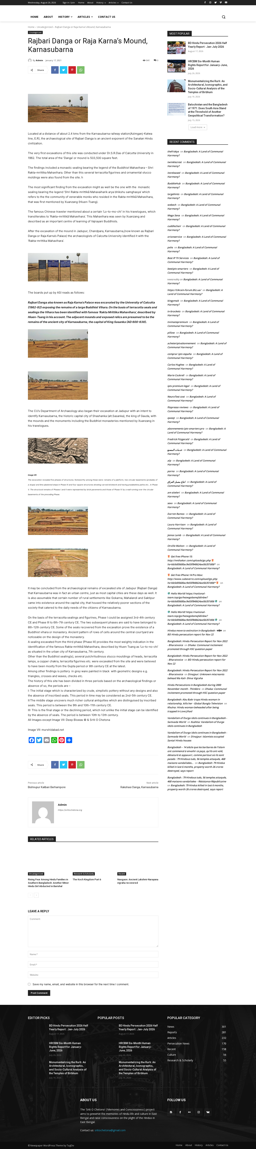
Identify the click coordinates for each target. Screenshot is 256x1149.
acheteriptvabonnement (181, 343)
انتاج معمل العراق (176, 482)
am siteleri (173, 492)
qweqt (171, 418)
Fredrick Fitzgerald (178, 439)
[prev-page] (30, 895)
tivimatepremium (177, 322)
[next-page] (36, 895)
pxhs (170, 247)
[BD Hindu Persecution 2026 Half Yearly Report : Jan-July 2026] (176, 47)
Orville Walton (175, 545)
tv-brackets (173, 311)
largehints (173, 194)
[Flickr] (189, 1112)
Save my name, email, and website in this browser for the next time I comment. (81, 984)
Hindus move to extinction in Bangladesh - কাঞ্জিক (194, 630)
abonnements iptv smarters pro (185, 428)
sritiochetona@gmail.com (110, 1130)
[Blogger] (171, 1112)
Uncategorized (45, 27)
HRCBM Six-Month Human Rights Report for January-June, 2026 (208, 65)
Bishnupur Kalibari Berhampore (47, 787)
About (188, 1145)
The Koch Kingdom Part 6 (87, 879)
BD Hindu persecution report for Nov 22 (190, 634)
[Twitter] (215, 3)
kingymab (173, 300)
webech (171, 204)
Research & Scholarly (84, 873)
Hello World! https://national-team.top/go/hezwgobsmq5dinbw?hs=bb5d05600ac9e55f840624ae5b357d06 (191, 597)
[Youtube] (226, 3)
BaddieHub (173, 183)
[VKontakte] (208, 1112)
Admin (39, 60)
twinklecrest (174, 162)
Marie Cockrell (175, 375)
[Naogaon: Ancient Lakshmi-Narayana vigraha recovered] (137, 861)
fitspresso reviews (177, 407)
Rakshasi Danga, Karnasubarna (139, 787)
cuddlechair (174, 226)
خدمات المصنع (174, 450)
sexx (169, 503)
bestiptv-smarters (177, 268)
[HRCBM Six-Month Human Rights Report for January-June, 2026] (176, 66)
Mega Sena (173, 215)
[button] (223, 16)
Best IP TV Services (178, 258)
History (199, 1145)
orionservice (174, 236)
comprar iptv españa (179, 354)
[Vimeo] (221, 3)
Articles (209, 1145)
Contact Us (222, 1145)
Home (31, 27)
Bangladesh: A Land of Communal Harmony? (193, 568)
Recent (121, 873)
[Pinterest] (72, 70)
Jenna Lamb (174, 535)
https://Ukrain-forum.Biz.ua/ (184, 290)
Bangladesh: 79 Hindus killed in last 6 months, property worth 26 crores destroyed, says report (196, 766)
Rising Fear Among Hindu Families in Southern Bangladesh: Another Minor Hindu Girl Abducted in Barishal (48, 883)
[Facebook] (205, 3)
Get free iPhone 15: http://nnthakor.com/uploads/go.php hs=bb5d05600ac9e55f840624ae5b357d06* (191, 560)
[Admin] (30, 60)
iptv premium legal (178, 386)
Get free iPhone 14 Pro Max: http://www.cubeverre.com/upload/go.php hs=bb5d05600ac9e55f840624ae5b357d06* (192, 579)
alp (169, 460)
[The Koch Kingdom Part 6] (93, 861)
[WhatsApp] (81, 70)
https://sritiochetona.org (70, 810)
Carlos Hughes (175, 364)
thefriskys (173, 151)
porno (170, 471)
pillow (171, 332)
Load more (196, 127)
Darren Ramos (175, 514)
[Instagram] (210, 3)
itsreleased (173, 172)
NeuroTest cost (176, 396)
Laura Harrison (176, 524)
